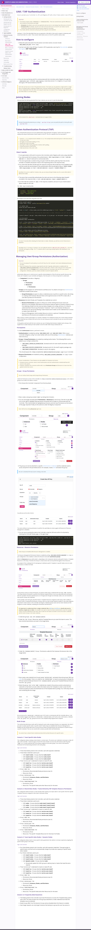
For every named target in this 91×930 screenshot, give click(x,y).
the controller (64, 47)
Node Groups (80, 39)
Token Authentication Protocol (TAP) (82, 20)
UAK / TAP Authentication (46, 7)
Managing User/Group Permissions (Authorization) (82, 28)
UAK (54, 467)
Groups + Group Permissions (81, 33)
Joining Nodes (80, 16)
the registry (22, 49)
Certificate (57, 608)
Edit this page (81, 5)
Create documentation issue (83, 9)
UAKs (20, 679)
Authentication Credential (49, 466)
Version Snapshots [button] (70, 2)
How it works (80, 22)
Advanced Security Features (32, 7)
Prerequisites (80, 31)
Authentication (69, 289)
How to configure (81, 13)
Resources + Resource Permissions (82, 37)
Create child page (82, 7)
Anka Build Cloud (20, 7)
